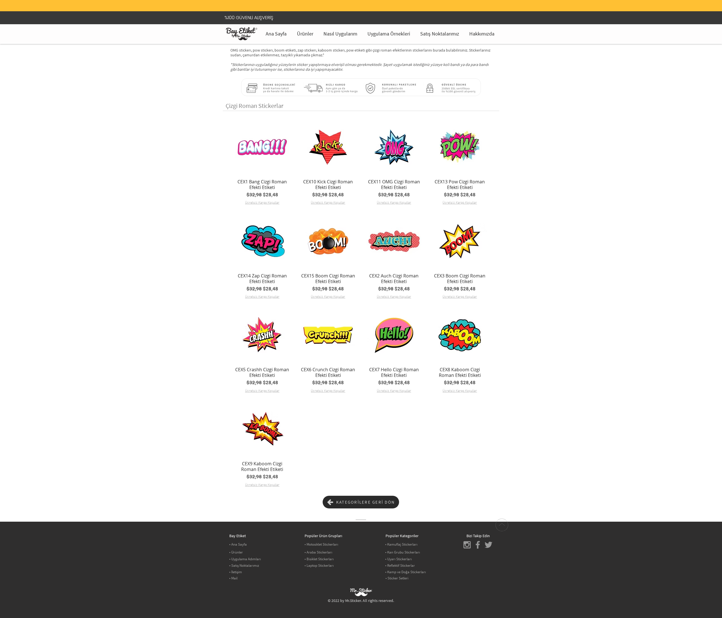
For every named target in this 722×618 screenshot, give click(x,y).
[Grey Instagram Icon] (467, 545)
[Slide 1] (354, 1)
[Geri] (236, 7)
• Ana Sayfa (238, 544)
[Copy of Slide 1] (361, 1)
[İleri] (485, 7)
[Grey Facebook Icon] (478, 545)
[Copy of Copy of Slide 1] (368, 1)
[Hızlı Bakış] (262, 147)
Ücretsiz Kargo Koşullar (262, 203)
